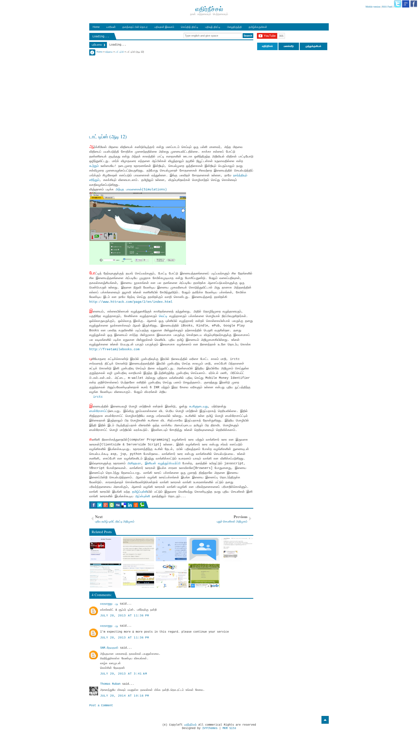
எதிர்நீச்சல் (190, 725)
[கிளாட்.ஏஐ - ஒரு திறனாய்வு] (138, 549)
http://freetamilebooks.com (114, 349)
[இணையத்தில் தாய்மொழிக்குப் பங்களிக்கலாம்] (171, 549)
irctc (98, 397)
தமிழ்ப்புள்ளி (140, 492)
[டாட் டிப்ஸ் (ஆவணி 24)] (204, 576)
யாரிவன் (111, 26)
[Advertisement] (171, 88)
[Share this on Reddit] (136, 505)
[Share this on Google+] (105, 505)
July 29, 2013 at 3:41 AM (123, 674)
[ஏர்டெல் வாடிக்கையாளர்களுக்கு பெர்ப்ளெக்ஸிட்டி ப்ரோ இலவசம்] (105, 549)
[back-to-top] (325, 720)
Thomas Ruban (110, 684)
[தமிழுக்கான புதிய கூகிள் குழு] (204, 549)
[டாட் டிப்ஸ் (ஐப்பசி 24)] (171, 576)
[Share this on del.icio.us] (123, 505)
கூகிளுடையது (198, 406)
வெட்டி (163, 316)
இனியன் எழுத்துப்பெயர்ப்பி (162, 463)
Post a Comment (101, 705)
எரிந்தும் (94, 180)
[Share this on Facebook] (93, 505)
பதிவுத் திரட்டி (212, 26)
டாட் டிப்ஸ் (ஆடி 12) (108, 136)
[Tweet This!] (99, 505)
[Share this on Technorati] (142, 505)
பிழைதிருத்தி (234, 26)
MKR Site (229, 728)
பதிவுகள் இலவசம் (164, 26)
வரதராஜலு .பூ (109, 604)
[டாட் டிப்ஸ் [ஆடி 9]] (105, 576)
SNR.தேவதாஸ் (109, 648)
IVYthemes (209, 728)
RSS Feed (387, 6)
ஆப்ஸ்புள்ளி (142, 496)
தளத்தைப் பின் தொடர (135, 26)
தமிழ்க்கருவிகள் (258, 26)
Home (96, 26)
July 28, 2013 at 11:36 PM (124, 615)
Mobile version (373, 6)
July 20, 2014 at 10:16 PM (124, 696)
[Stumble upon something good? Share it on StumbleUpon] (111, 505)
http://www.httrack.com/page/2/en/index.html (130, 302)
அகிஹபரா (134, 463)
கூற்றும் (94, 166)
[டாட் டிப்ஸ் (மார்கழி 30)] (138, 576)
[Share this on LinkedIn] (129, 505)
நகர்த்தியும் (239, 175)
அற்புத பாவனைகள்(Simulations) (141, 189)
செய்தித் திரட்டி (189, 26)
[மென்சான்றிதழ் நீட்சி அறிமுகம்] (237, 549)
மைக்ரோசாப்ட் (98, 411)
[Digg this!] (117, 505)
